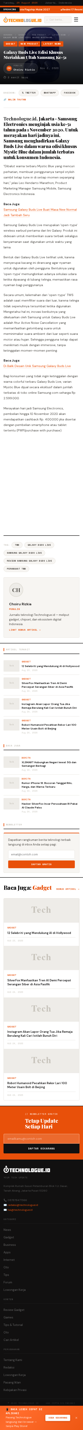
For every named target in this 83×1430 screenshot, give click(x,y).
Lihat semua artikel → (25, 630)
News (7, 1230)
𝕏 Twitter (28, 92)
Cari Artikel (11, 1340)
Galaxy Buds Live (39, 545)
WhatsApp (50, 92)
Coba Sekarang (57, 1417)
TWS (17, 545)
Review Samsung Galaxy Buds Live (29, 560)
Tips (6, 1275)
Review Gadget (14, 1310)
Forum (8, 1282)
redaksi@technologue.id (23, 1205)
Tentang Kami (13, 1360)
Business (10, 1245)
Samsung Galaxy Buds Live (24, 553)
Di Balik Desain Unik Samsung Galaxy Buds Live (37, 366)
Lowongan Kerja (15, 1290)
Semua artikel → (67, 889)
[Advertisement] (41, 483)
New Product (39, 35)
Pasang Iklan (12, 1382)
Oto (6, 1267)
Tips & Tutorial (13, 1325)
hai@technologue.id (20, 1210)
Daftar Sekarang (41, 1148)
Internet (9, 1260)
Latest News (59, 35)
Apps (7, 1252)
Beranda (8, 35)
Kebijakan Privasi (15, 1390)
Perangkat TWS (16, 568)
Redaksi (9, 1367)
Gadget (22, 35)
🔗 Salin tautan (15, 99)
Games (8, 1317)
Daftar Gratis (41, 864)
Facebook (70, 92)
